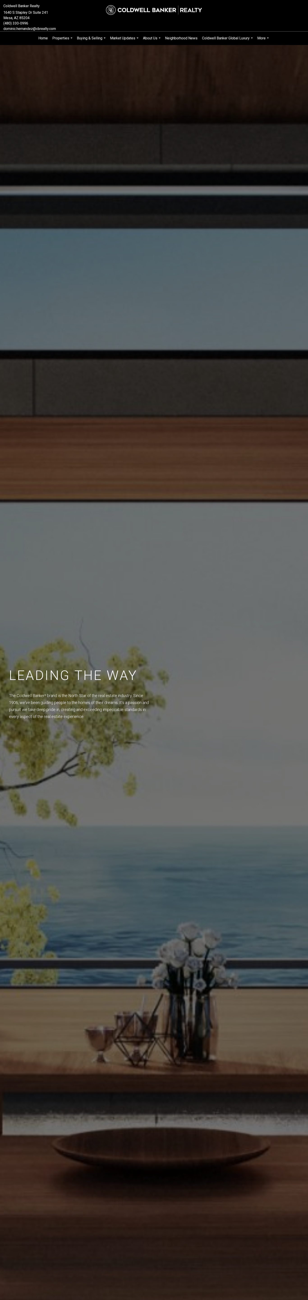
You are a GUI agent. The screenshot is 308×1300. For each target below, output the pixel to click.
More (263, 40)
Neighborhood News (181, 38)
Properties (63, 40)
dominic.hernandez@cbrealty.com (29, 29)
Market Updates (125, 40)
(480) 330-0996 (15, 23)
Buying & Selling (92, 40)
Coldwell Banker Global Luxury (228, 40)
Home (43, 38)
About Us (152, 40)
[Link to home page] (154, 10)
